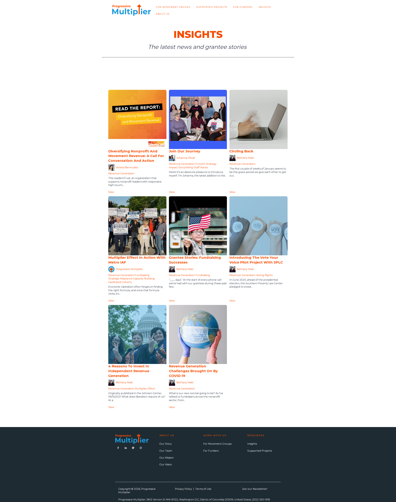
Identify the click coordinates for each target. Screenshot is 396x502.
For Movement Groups (173, 7)
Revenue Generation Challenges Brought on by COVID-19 (193, 371)
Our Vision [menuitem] (165, 464)
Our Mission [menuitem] (166, 457)
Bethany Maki (245, 157)
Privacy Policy (183, 488)
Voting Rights (264, 275)
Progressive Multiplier (129, 269)
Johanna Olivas (185, 157)
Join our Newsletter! (254, 488)
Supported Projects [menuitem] (259, 450)
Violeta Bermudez (127, 167)
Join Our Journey (184, 151)
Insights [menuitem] (252, 443)
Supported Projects (211, 7)
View (111, 192)
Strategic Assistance (120, 278)
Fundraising (142, 275)
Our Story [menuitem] (165, 443)
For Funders (242, 7)
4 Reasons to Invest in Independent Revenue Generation (128, 371)
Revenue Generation (121, 173)
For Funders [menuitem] (211, 450)
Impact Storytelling (181, 167)
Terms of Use (203, 488)
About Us (162, 14)
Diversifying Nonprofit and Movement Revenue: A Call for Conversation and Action (136, 156)
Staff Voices (201, 167)
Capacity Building (144, 278)
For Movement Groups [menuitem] (217, 443)
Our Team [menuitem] (165, 450)
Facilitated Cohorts (119, 282)
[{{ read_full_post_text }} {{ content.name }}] (198, 119)
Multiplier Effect (145, 388)
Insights (264, 7)
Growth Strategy (206, 163)
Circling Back (241, 151)
